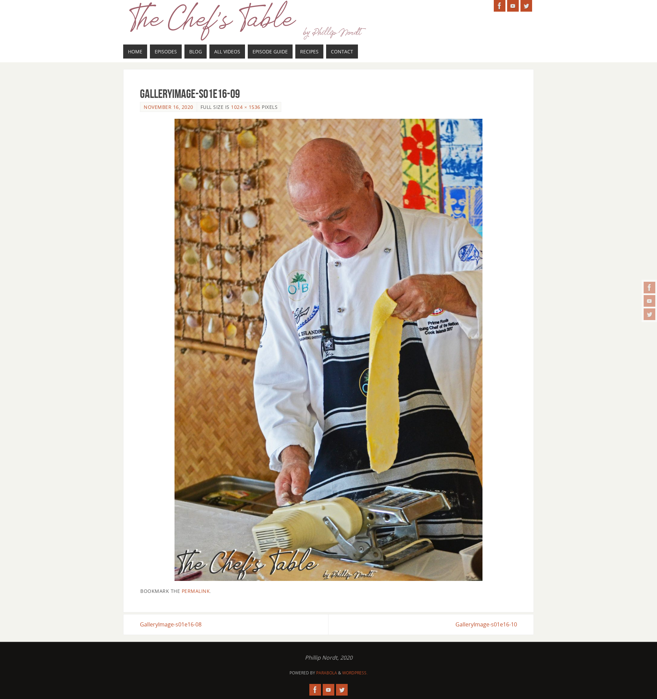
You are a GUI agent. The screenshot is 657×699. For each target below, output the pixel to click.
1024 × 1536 (245, 107)
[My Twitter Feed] (649, 314)
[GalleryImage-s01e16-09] (328, 350)
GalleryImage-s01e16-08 (171, 624)
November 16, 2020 (168, 107)
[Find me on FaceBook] (649, 287)
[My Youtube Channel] (649, 301)
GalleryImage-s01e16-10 (486, 624)
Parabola (326, 673)
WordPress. (355, 673)
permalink (196, 591)
